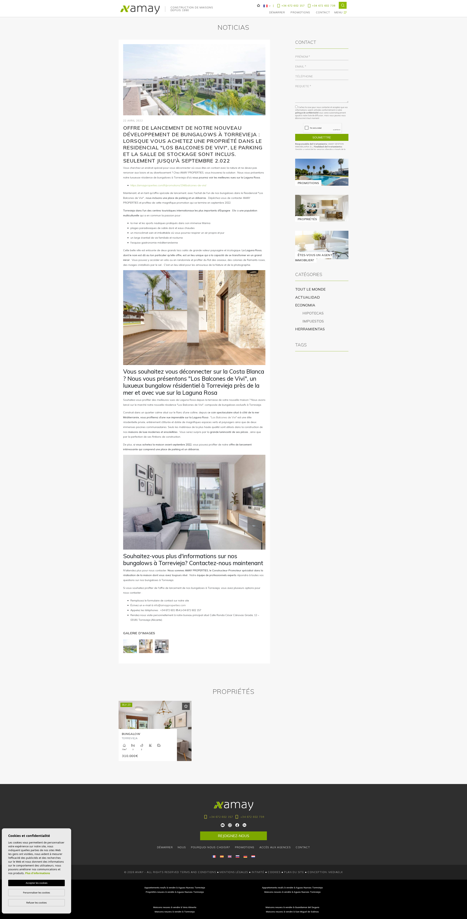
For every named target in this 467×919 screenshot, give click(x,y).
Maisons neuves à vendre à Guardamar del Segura (292, 907)
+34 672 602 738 (323, 5)
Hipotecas (310, 313)
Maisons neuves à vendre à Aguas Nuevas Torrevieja (292, 892)
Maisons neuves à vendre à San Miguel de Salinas (292, 911)
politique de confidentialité (307, 112)
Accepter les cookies (36, 883)
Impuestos (310, 321)
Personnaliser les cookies (36, 892)
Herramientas (310, 329)
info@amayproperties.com (170, 605)
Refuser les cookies (36, 902)
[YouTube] (223, 824)
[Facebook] (237, 824)
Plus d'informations (37, 873)
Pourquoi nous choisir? (210, 847)
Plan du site (294, 872)
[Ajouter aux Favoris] (186, 706)
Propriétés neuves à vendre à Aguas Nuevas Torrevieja (175, 892)
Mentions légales (234, 872)
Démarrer (277, 12)
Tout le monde (310, 289)
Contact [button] (323, 12)
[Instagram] (230, 824)
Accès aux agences (275, 847)
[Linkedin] (244, 824)
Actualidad (307, 297)
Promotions (300, 12)
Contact (303, 847)
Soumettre (321, 137)
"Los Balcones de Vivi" (223, 417)
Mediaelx (336, 872)
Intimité (258, 872)
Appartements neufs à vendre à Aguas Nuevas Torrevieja (174, 887)
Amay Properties (140, 9)
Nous (182, 847)
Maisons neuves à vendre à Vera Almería (174, 907)
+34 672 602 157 (293, 5)
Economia (305, 305)
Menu (339, 12)
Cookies (274, 872)
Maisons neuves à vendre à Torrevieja (175, 911)
